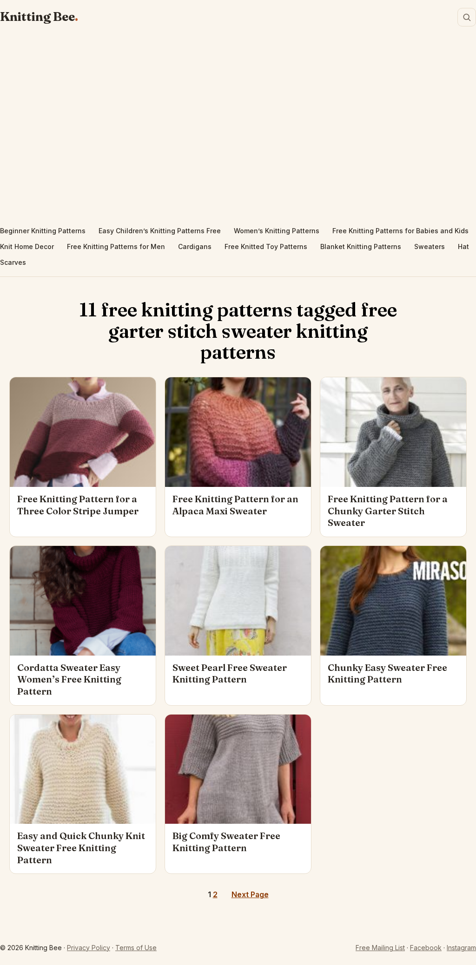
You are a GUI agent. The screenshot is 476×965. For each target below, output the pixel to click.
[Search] (466, 17)
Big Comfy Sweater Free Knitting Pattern (226, 841)
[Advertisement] (238, 128)
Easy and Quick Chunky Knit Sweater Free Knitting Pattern (81, 847)
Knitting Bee (37, 16)
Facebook (426, 948)
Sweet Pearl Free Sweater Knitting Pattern (229, 673)
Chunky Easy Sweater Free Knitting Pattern (387, 673)
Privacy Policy (88, 948)
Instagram (461, 948)
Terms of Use (136, 948)
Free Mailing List (380, 948)
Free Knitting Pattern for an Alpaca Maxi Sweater (235, 505)
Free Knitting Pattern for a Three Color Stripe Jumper (78, 505)
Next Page (250, 894)
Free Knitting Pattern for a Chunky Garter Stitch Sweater (388, 510)
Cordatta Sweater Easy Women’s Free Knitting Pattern (69, 679)
